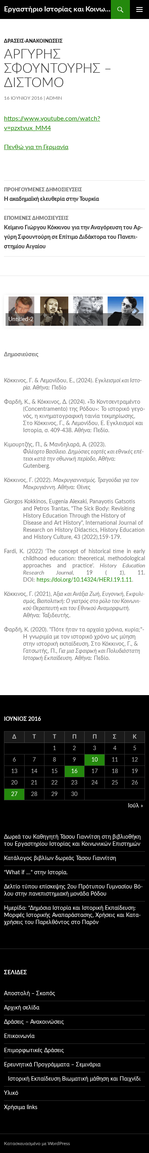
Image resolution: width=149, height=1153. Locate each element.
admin (54, 98)
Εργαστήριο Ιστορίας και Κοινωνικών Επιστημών (57, 9)
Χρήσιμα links (20, 1107)
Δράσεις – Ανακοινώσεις (34, 1022)
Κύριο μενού (139, 9)
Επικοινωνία (19, 1036)
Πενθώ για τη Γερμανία (36, 147)
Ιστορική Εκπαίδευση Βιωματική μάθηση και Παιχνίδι (74, 1079)
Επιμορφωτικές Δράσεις (34, 1050)
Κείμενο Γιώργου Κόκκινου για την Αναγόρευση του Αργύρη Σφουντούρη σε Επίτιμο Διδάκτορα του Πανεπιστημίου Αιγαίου (73, 233)
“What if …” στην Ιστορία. (36, 872)
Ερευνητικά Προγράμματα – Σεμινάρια (52, 1065)
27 (14, 794)
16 (74, 771)
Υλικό (11, 1093)
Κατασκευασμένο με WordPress (37, 1143)
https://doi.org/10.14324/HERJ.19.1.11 (84, 580)
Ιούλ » (135, 806)
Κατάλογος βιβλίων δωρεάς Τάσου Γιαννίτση (60, 858)
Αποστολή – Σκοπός (29, 993)
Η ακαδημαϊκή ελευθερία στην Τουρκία (51, 194)
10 (94, 760)
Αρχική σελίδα (21, 1008)
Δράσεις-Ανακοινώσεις (33, 41)
